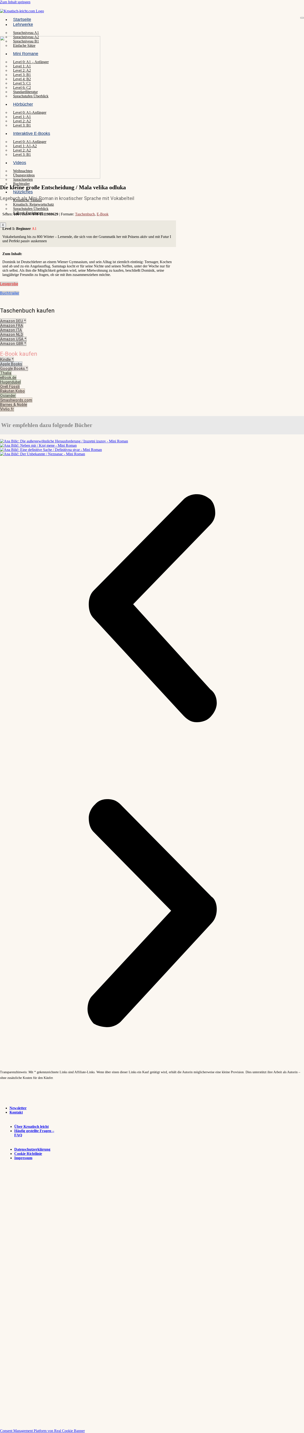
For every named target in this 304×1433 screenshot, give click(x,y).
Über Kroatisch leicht (31, 1127)
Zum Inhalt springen (15, 2)
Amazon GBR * (13, 343)
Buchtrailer (21, 184)
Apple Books (11, 364)
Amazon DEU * (13, 321)
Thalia (5, 373)
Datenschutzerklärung (32, 1149)
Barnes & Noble (13, 404)
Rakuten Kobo (12, 391)
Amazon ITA (11, 330)
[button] (152, 608)
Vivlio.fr (7, 409)
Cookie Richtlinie (28, 1154)
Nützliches (23, 192)
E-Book (103, 214)
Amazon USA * (13, 339)
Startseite (22, 19)
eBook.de (8, 377)
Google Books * (14, 368)
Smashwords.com (16, 400)
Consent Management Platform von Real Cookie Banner (42, 1431)
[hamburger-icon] (302, 18)
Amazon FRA (11, 325)
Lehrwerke (23, 24)
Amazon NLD (11, 334)
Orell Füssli (9, 386)
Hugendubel (10, 382)
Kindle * (7, 359)
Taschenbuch (85, 214)
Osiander (8, 395)
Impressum (23, 1158)
